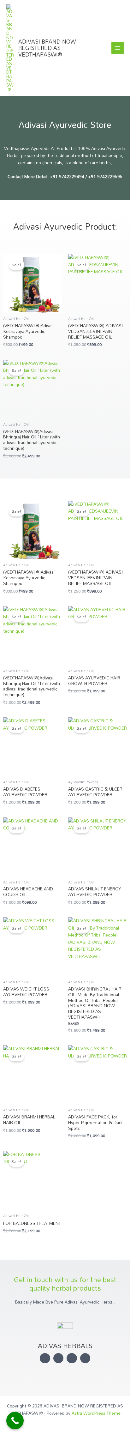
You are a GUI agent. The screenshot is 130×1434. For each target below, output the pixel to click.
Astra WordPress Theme (96, 1413)
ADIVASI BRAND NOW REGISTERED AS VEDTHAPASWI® (47, 48)
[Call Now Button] (15, 1420)
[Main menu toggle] (117, 48)
